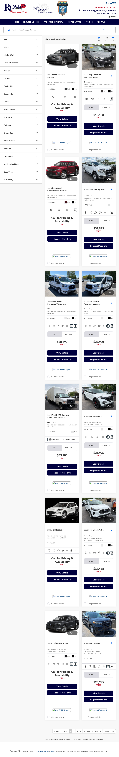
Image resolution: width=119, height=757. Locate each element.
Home (16, 22)
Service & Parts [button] (74, 22)
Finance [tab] (106, 107)
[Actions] (75, 76)
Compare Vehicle (57, 150)
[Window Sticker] (75, 326)
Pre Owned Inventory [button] (53, 22)
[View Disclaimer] (65, 96)
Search (105, 30)
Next (89, 731)
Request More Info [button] (62, 125)
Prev (65, 731)
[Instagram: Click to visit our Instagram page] (115, 3)
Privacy (52, 751)
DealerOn (39, 751)
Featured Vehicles (31, 22)
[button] (77, 57)
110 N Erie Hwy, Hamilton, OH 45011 (98, 10)
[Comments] (75, 96)
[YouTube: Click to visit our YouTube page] (111, 3)
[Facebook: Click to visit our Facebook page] (106, 3)
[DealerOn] (15, 751)
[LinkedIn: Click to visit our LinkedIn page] (113, 3)
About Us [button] (101, 22)
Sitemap (46, 751)
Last (97, 731)
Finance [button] (89, 22)
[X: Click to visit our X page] (108, 3)
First (57, 731)
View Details (62, 118)
